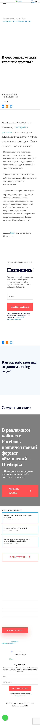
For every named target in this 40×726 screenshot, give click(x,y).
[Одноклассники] (7, 106)
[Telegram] (11, 106)
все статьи (17, 557)
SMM (12, 233)
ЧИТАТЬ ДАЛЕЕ (14, 491)
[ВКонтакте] (3, 106)
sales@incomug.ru (20, 654)
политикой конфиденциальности (10, 642)
